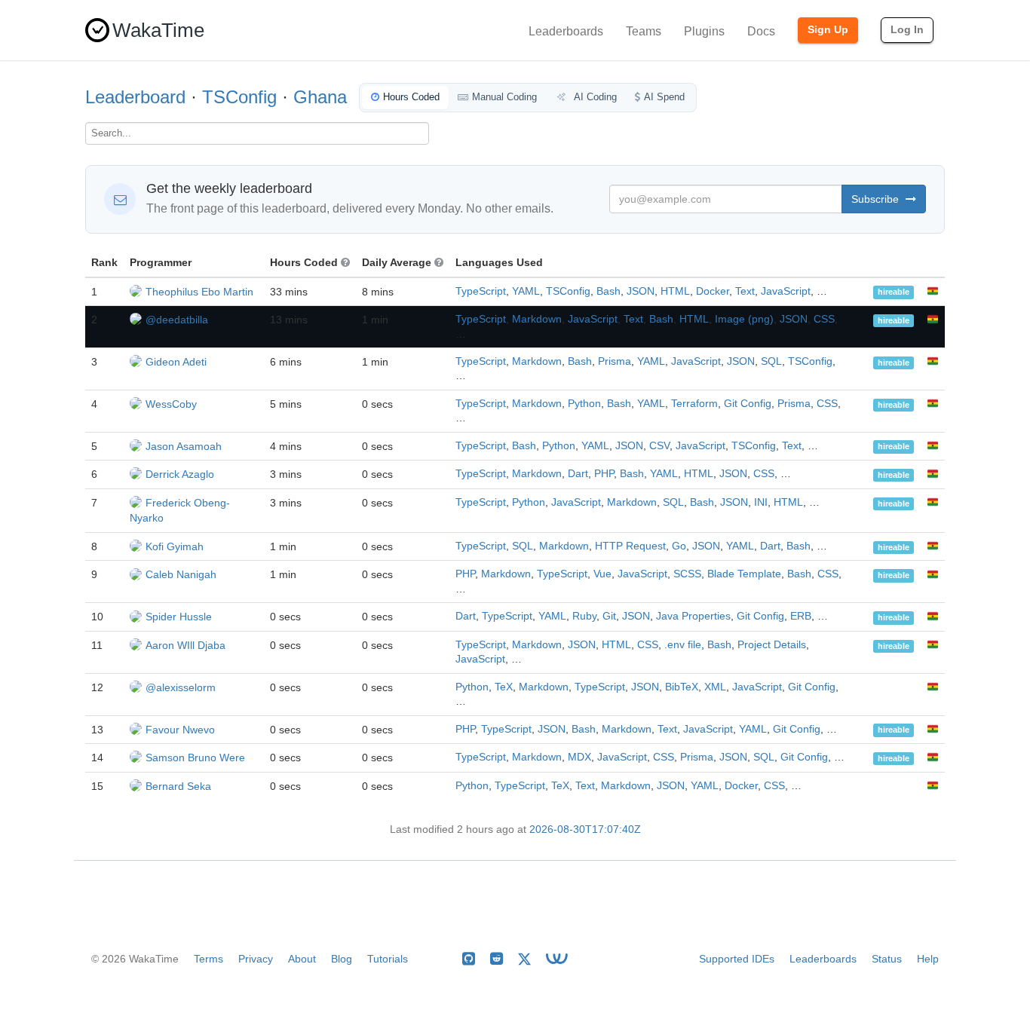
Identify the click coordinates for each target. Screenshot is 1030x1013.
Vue (602, 574)
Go (679, 546)
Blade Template (744, 574)
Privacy (255, 959)
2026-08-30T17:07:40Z (585, 829)
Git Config (747, 403)
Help (928, 959)
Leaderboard (135, 97)
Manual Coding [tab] (504, 97)
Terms (208, 959)
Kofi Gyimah (175, 546)
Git (609, 616)
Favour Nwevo (180, 730)
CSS (824, 319)
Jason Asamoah (184, 446)
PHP (604, 473)
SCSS (687, 574)
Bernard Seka (178, 786)
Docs (761, 31)
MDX (579, 757)
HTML (675, 291)
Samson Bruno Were (195, 757)
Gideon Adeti (176, 362)
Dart (578, 473)
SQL (771, 361)
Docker (712, 291)
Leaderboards (566, 31)
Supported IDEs (736, 959)
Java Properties (693, 616)
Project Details (771, 644)
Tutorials (387, 959)
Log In (907, 29)
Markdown (537, 319)
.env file (682, 644)
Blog (341, 959)
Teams (643, 31)
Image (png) (744, 319)
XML (715, 687)
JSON (640, 291)
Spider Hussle (179, 617)
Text (745, 291)
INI (761, 502)
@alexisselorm (181, 687)
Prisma (614, 361)
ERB (800, 616)
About (302, 959)
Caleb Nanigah (181, 574)
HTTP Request (630, 546)
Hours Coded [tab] (411, 97)
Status (887, 959)
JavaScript (786, 291)
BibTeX (681, 687)
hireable (893, 292)
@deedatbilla (177, 320)
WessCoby (171, 404)
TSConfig (239, 97)
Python (584, 403)
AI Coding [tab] (594, 97)
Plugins (704, 31)
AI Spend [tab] (664, 97)
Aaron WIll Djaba (185, 645)
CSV (659, 445)
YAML (526, 291)
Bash (608, 291)
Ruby (584, 616)
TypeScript (480, 291)
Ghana (320, 97)
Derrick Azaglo (180, 474)
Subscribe (876, 199)
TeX (504, 687)
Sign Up (828, 29)
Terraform (694, 403)
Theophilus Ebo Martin (199, 292)
